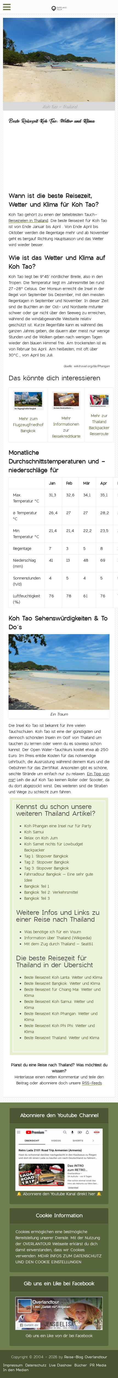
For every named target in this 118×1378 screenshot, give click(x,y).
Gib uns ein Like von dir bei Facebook (59, 1335)
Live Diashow (60, 1365)
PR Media (98, 1365)
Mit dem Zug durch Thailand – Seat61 (58, 943)
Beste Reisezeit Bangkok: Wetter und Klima (62, 983)
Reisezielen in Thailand (28, 220)
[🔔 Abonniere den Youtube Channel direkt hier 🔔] (59, 1158)
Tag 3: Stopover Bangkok (46, 868)
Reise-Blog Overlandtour (85, 1357)
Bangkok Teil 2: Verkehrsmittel (51, 892)
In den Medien (16, 1370)
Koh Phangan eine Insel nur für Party (57, 825)
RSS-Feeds (92, 1083)
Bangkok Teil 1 (36, 886)
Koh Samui (34, 831)
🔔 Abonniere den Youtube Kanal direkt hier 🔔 (59, 1193)
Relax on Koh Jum (41, 838)
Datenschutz (35, 1365)
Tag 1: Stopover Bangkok (46, 856)
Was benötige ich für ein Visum (52, 931)
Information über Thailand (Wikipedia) (57, 937)
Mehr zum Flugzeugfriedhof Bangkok (28, 424)
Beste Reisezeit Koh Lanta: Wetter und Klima (63, 977)
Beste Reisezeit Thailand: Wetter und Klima (61, 1037)
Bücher (80, 1365)
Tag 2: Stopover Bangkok (46, 862)
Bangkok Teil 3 (37, 898)
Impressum (13, 1365)
